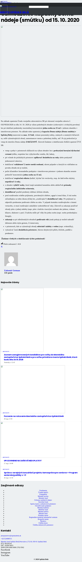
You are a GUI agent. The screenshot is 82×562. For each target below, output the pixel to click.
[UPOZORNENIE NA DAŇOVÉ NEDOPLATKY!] (33, 457)
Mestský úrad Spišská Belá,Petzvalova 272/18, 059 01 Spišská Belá (24, 542)
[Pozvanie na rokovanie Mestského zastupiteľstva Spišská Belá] (33, 413)
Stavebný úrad (43, 502)
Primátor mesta (43, 515)
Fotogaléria (43, 494)
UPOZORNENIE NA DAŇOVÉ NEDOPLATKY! (23, 460)
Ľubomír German (12, 270)
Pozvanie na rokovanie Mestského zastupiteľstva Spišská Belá (34, 416)
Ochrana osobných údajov (43, 500)
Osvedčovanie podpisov (43, 506)
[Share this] (2, 247)
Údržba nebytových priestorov (43, 525)
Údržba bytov (43, 523)
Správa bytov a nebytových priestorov (43, 504)
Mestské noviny (43, 496)
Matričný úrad (43, 510)
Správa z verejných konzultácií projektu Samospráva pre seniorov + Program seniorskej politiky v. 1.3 (41, 473)
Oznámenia (43, 490)
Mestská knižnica (43, 508)
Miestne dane (43, 513)
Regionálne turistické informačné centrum (43, 517)
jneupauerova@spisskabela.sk (11, 536)
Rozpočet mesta (43, 519)
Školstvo (43, 521)
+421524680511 (6, 539)
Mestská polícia (43, 511)
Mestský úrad (43, 498)
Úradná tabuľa (43, 492)
